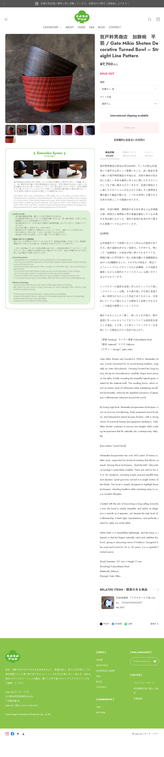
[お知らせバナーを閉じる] (3, 3)
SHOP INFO (102, 665)
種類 (102, 82)
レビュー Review (148, 154)
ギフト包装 (105, 97)
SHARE (118, 623)
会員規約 (138, 698)
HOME (99, 659)
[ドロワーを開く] (5, 19)
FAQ (91, 27)
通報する (154, 623)
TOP (98, 707)
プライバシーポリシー (145, 682)
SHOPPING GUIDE (105, 670)
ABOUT (70, 27)
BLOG (101, 27)
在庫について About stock (129, 154)
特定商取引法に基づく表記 (146, 691)
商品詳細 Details (109, 154)
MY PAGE (100, 712)
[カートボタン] (158, 19)
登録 (155, 661)
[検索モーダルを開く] (149, 19)
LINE (130, 623)
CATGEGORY (50, 27)
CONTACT (115, 27)
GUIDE (81, 27)
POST (106, 623)
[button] (158, 590)
